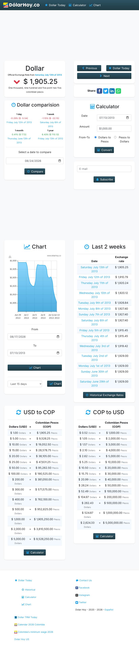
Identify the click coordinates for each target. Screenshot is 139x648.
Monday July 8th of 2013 (94, 308)
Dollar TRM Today (27, 617)
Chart (97, 5)
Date (84, 115)
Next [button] (106, 76)
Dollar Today (56, 5)
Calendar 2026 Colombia (31, 624)
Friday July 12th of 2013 (19, 122)
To (34, 345)
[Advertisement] (69, 35)
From (35, 329)
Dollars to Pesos (104, 139)
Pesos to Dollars (124, 139)
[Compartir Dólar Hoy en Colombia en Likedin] (112, 90)
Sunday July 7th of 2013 (94, 314)
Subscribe (106, 179)
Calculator (79, 5)
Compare (36, 171)
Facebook (84, 587)
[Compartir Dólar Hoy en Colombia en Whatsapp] (118, 90)
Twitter (82, 602)
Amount (85, 126)
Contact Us (85, 580)
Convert (106, 150)
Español (109, 609)
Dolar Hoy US (21, 639)
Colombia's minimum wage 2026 (35, 632)
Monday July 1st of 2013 (94, 365)
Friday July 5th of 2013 (94, 330)
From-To (84, 137)
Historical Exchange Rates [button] (106, 395)
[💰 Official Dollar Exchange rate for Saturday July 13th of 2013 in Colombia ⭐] (21, 5)
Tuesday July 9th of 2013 (94, 302)
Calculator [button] (37, 552)
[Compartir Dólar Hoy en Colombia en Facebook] (99, 90)
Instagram (84, 595)
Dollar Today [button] (120, 68)
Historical (29, 589)
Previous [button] (91, 68)
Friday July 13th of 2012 (50, 138)
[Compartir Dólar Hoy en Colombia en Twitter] (105, 90)
